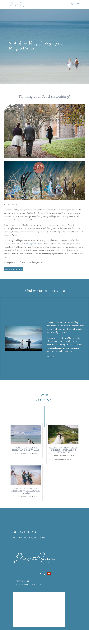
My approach (12, 269)
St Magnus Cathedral (34, 244)
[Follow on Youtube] (49, 573)
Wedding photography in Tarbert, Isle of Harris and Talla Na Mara (25, 491)
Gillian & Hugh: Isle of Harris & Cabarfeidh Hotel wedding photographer (63, 450)
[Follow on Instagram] (44, 573)
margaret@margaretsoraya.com (29, 584)
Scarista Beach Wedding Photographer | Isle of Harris (25, 449)
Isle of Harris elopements (26, 453)
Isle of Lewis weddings (60, 456)
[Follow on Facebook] (40, 573)
